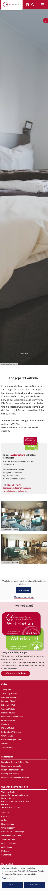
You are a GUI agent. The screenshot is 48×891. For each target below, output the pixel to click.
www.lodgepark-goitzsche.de (16, 491)
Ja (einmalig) (23, 590)
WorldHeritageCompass (12, 835)
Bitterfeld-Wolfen (9, 705)
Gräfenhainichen (8, 720)
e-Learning (6, 854)
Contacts (5, 816)
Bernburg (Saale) (8, 701)
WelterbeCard (18, 455)
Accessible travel (8, 843)
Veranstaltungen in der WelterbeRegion (28, 4)
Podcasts (5, 851)
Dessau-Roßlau (8, 712)
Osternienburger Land (11, 739)
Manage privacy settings (24, 597)
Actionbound (6, 847)
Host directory (7, 824)
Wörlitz (4, 743)
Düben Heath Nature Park (12, 769)
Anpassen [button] (6, 878)
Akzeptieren (35, 885)
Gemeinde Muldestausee (12, 716)
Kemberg (5, 724)
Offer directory (8, 828)
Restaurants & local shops (12, 831)
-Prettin (13, 693)
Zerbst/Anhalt (7, 747)
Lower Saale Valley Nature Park (15, 777)
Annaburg (5, 693)
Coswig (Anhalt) (8, 709)
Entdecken (24, 354)
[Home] (12, 4)
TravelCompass (8, 839)
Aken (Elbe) (6, 689)
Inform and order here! (15, 673)
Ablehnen (13, 885)
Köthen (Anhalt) (8, 728)
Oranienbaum (7, 736)
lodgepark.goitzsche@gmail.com (17, 488)
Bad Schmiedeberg (9, 697)
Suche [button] (33, 4)
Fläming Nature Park (10, 773)
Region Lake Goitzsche (11, 766)
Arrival (4, 820)
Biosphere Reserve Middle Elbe (15, 762)
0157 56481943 (14, 485)
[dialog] (24, 878)
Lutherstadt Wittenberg (12, 732)
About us (5, 812)
